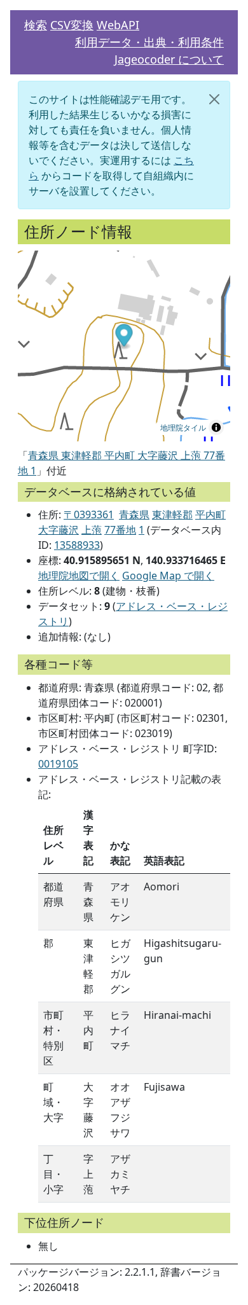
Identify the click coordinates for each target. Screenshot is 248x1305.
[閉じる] (214, 99)
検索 (35, 24)
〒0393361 (89, 514)
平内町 (210, 514)
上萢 (91, 530)
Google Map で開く (168, 576)
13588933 (77, 545)
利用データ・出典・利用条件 (149, 42)
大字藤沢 (58, 530)
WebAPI (118, 24)
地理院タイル (183, 427)
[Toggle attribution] (216, 427)
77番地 (120, 530)
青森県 (134, 514)
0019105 (58, 764)
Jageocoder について (169, 59)
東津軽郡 (172, 514)
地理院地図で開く (79, 576)
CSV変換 (71, 24)
